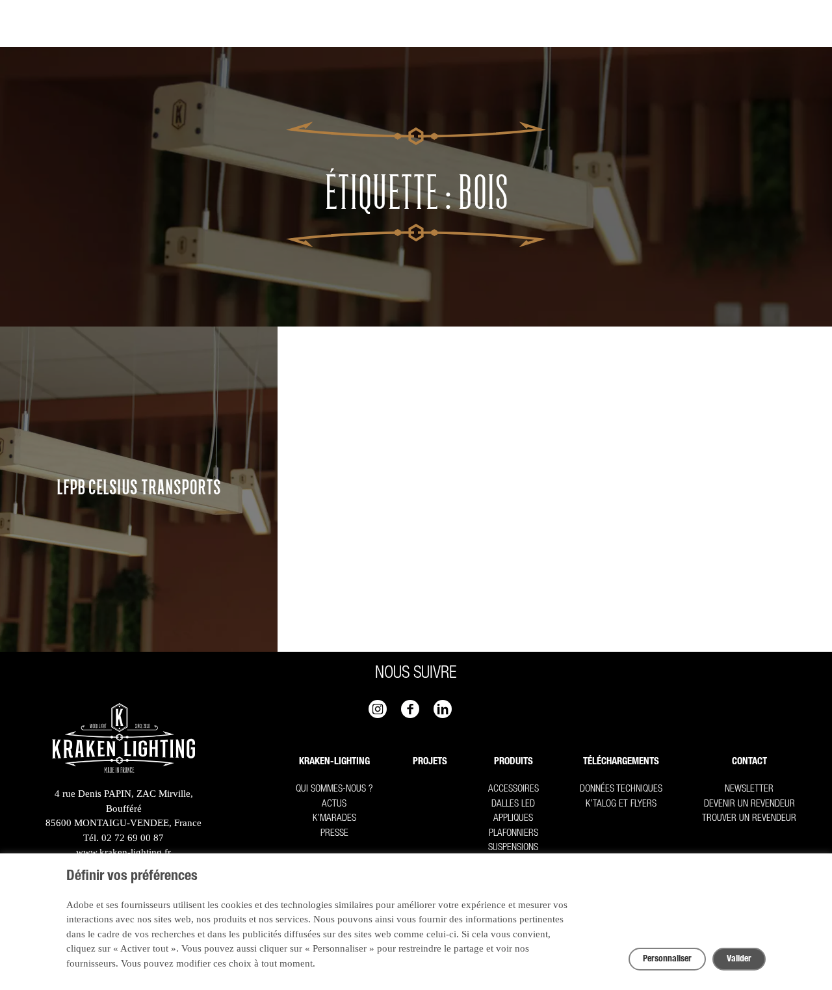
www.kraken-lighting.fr (123, 852)
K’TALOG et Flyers (621, 804)
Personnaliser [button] (667, 959)
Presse (334, 833)
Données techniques (621, 789)
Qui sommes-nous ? (334, 789)
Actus (334, 804)
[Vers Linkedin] (443, 709)
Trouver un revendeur (749, 818)
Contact (749, 762)
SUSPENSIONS (513, 848)
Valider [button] (739, 959)
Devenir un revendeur (749, 804)
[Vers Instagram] (378, 709)
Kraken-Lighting (334, 762)
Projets (430, 762)
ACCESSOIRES (513, 789)
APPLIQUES (513, 818)
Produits (513, 762)
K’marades (334, 818)
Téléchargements (621, 762)
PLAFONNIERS (513, 833)
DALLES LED (513, 804)
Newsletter (749, 789)
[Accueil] (123, 740)
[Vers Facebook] (410, 709)
